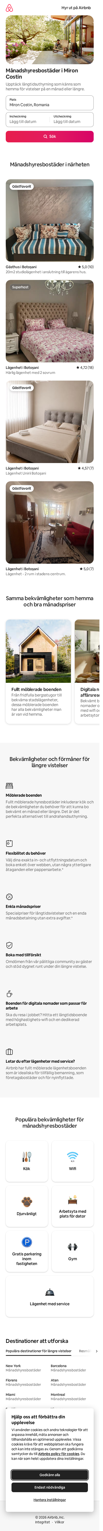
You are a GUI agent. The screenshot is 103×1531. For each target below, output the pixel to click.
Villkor (59, 1522)
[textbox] (28, 122)
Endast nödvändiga (49, 1487)
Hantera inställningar (50, 1500)
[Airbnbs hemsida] (9, 7)
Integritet (42, 1522)
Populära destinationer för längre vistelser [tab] (38, 1351)
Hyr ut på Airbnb (76, 7)
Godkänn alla (50, 1475)
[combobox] (50, 105)
